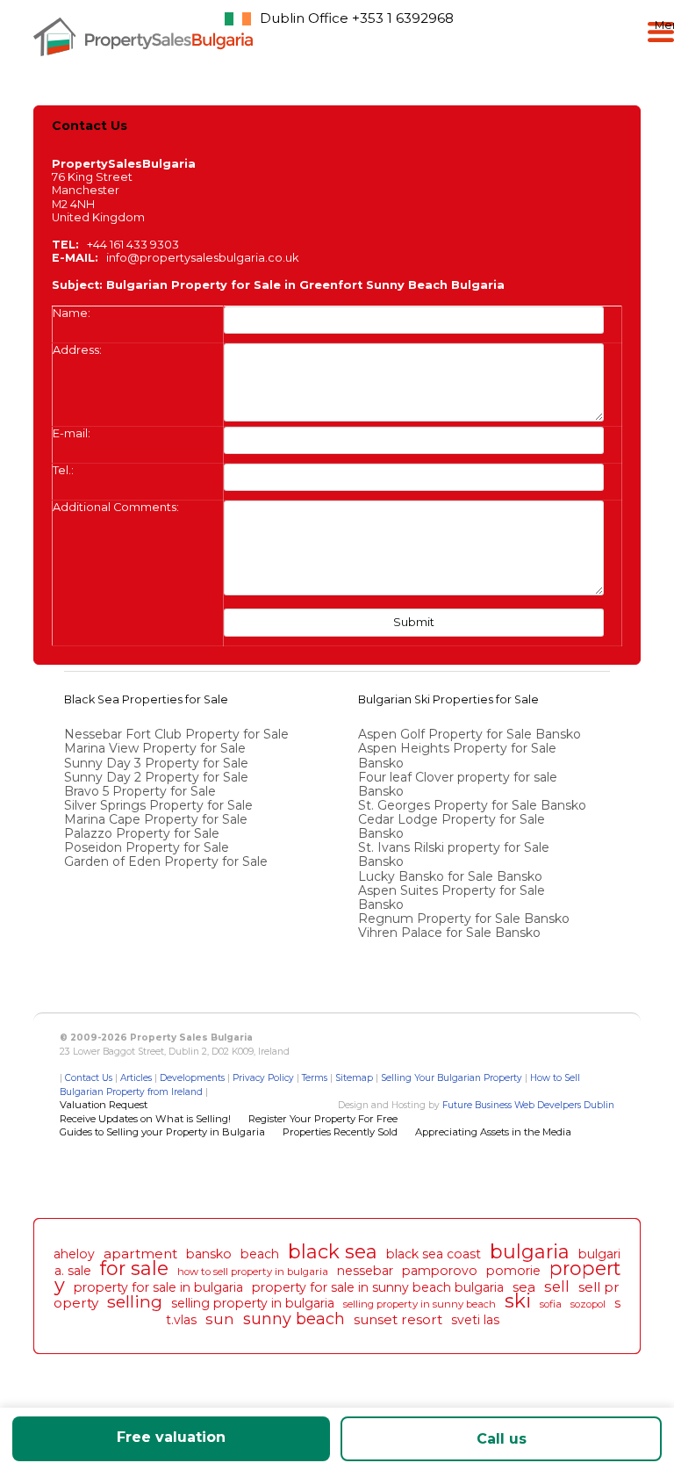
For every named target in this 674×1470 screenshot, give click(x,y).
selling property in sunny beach (419, 1304)
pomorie (513, 1271)
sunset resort (398, 1319)
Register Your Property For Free (323, 1119)
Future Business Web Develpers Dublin (528, 1105)
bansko (209, 1254)
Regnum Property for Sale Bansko (465, 918)
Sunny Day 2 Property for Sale (156, 777)
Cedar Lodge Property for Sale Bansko (451, 826)
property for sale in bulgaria (158, 1287)
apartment (140, 1253)
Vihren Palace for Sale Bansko (451, 932)
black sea (332, 1251)
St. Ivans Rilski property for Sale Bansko (453, 854)
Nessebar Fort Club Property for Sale (176, 734)
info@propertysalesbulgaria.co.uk (202, 257)
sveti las (475, 1320)
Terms (314, 1078)
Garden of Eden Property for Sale (166, 861)
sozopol (588, 1304)
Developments (192, 1078)
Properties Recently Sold (340, 1132)
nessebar (365, 1271)
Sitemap (354, 1078)
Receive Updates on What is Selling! (145, 1119)
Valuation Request (103, 1105)
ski (518, 1300)
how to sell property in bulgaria (252, 1271)
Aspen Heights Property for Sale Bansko (457, 755)
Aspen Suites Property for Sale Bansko (451, 897)
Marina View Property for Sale (155, 748)
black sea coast (433, 1254)
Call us (502, 1438)
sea (524, 1287)
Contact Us (88, 1078)
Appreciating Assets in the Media (493, 1132)
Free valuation (171, 1437)
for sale (134, 1268)
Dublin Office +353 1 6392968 (357, 18)
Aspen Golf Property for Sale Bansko (471, 734)
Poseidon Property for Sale (146, 847)
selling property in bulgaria (252, 1303)
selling (134, 1301)
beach (259, 1254)
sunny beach (294, 1318)
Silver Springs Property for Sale (158, 805)
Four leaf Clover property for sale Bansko (457, 784)
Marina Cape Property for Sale (155, 819)
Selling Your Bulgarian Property (451, 1078)
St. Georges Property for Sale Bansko (474, 805)
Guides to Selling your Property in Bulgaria (162, 1132)
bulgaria (530, 1251)
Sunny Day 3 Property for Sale (156, 763)
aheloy (74, 1254)
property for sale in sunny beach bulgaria (378, 1287)
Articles (136, 1078)
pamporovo (439, 1271)
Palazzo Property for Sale (141, 833)
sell (557, 1286)
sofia (551, 1304)
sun (219, 1319)
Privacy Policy (263, 1078)
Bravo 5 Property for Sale (140, 791)
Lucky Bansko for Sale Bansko (452, 876)
